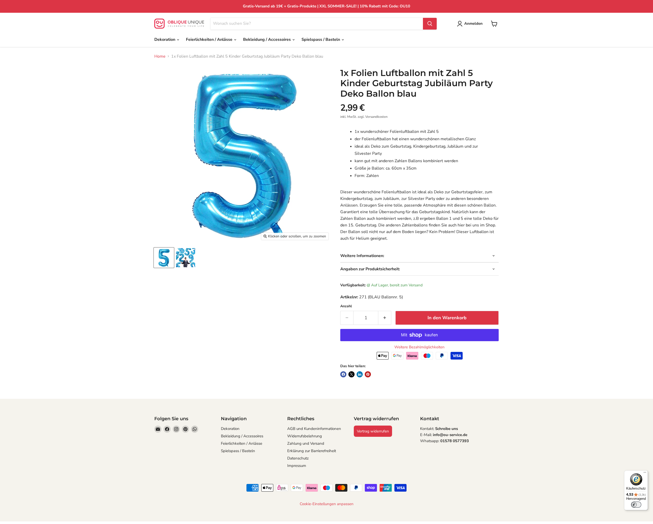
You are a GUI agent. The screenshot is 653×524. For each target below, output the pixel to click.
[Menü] (645, 473)
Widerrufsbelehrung (304, 436)
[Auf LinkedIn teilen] (360, 374)
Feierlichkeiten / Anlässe (209, 39)
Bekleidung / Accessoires (267, 39)
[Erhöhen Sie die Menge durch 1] (384, 318)
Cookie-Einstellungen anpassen (327, 504)
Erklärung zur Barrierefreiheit (311, 450)
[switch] (636, 505)
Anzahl (346, 306)
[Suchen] (430, 24)
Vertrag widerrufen (373, 431)
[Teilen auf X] (351, 374)
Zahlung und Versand (305, 443)
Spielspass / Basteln (321, 39)
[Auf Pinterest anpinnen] (368, 374)
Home (160, 56)
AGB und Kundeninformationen (314, 428)
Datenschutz (298, 458)
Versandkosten (376, 116)
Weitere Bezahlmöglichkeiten (419, 347)
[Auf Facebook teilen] (343, 374)
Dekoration (165, 39)
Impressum (296, 465)
